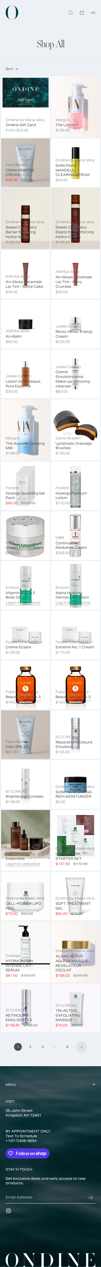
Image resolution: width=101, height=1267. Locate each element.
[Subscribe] (90, 1197)
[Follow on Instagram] (8, 1211)
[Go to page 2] (81, 1046)
